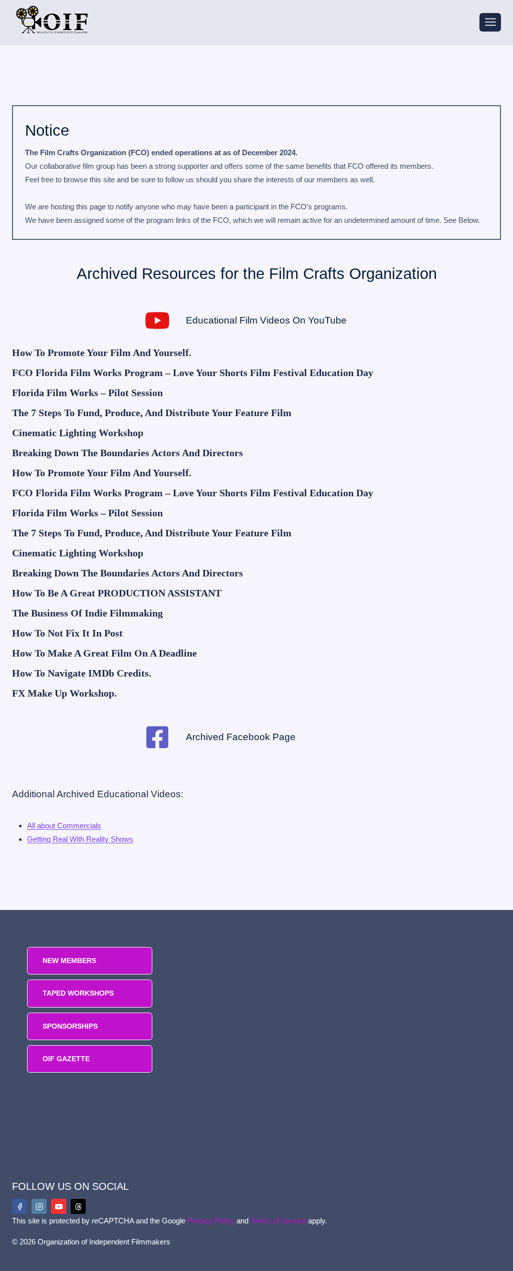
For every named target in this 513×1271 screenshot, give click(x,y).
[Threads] (78, 1206)
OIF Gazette (66, 1059)
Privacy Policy (210, 1220)
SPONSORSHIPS (70, 1026)
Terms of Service (278, 1220)
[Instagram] (39, 1206)
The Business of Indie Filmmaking (87, 612)
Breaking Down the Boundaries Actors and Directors (127, 452)
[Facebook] (19, 1206)
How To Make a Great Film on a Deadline (104, 653)
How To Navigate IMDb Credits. (81, 673)
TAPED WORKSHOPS (78, 993)
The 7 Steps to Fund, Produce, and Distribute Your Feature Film (152, 412)
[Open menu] (490, 22)
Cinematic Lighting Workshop (77, 432)
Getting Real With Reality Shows (80, 839)
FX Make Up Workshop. (64, 693)
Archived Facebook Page (241, 737)
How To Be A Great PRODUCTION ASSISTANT (116, 592)
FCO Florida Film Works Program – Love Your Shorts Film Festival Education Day (192, 372)
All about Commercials (64, 825)
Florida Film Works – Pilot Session (87, 392)
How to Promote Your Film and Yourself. (101, 352)
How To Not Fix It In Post (67, 633)
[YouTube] (58, 1206)
